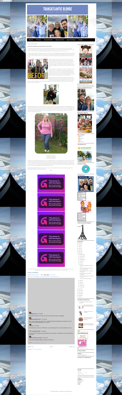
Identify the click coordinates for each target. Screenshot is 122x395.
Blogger (70, 391)
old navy (42, 276)
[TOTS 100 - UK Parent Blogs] (83, 338)
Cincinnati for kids (48, 39)
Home (51, 346)
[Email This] (43, 274)
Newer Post (31, 346)
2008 (80, 295)
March (81, 283)
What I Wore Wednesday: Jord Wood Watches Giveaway (88, 318)
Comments (81, 373)
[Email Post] (41, 274)
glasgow (37, 276)
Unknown (81, 141)
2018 (80, 245)
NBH (81, 139)
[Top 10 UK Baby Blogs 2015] (85, 57)
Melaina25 (82, 138)
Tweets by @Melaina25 (82, 355)
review (51, 276)
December (82, 254)
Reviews (81, 39)
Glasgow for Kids (60, 39)
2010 (80, 292)
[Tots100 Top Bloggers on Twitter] (85, 83)
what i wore (57, 276)
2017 (80, 246)
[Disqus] (51, 294)
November (82, 256)
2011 (80, 290)
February (81, 285)
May (81, 280)
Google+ (79, 378)
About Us (31, 39)
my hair (42, 48)
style (53, 276)
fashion (32, 276)
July (81, 262)
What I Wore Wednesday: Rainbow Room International (86, 269)
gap (34, 276)
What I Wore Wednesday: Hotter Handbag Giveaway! (89, 306)
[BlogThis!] (45, 274)
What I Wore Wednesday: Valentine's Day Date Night (89, 324)
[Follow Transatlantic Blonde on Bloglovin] (82, 239)
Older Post (72, 346)
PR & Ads (38, 39)
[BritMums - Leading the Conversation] (83, 347)
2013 (80, 253)
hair (39, 276)
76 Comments (52, 274)
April (81, 282)
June (81, 264)
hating (40, 48)
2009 (80, 293)
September (82, 259)
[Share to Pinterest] (48, 274)
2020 (80, 243)
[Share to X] (46, 274)
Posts (80, 371)
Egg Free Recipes (71, 39)
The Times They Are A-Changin (85, 278)
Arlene (81, 136)
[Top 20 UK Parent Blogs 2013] (85, 70)
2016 (80, 248)
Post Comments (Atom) (37, 349)
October (81, 257)
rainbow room (46, 276)
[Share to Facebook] (47, 274)
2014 (80, 251)
